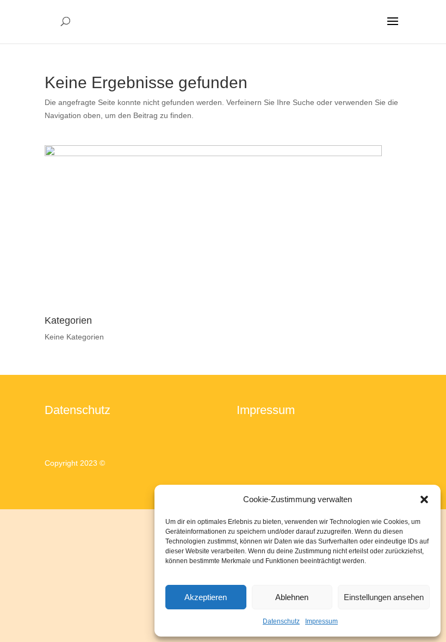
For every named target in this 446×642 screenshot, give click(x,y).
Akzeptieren (205, 597)
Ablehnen (291, 597)
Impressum (321, 621)
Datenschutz (281, 621)
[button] (424, 499)
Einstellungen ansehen (384, 597)
